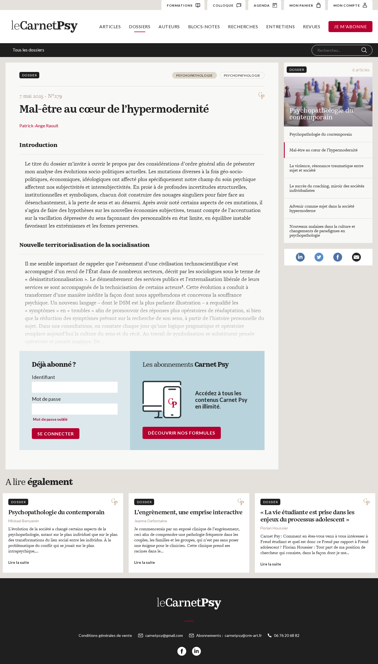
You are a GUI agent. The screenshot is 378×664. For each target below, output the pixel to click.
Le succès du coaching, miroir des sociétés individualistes (326, 188)
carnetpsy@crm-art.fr (243, 635)
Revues (311, 26)
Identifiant (43, 377)
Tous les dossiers (28, 49)
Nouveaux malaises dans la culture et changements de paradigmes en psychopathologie (322, 230)
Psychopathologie (194, 75)
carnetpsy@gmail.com (164, 635)
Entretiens (280, 26)
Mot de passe (46, 399)
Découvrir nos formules (181, 432)
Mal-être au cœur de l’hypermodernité (323, 150)
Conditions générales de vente (105, 635)
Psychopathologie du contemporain (320, 134)
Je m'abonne (350, 26)
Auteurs (169, 26)
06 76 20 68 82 (286, 635)
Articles (110, 26)
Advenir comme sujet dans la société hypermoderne (321, 208)
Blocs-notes (204, 26)
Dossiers (139, 26)
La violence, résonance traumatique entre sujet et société (326, 168)
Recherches (243, 26)
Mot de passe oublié (50, 419)
